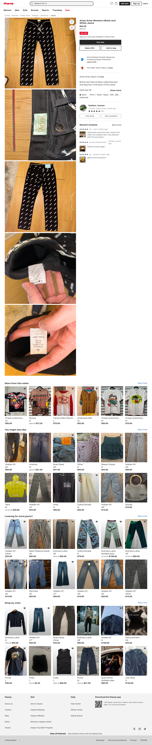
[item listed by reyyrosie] (136, 661)
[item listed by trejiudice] (16, 487)
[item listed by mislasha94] (16, 661)
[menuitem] (7, 10)
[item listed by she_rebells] (88, 447)
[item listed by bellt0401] (136, 447)
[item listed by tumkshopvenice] (64, 487)
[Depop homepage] (9, 3)
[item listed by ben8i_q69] (112, 487)
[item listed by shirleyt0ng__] (112, 534)
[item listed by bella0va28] (40, 574)
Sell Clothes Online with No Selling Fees (85, 734)
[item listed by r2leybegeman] (16, 534)
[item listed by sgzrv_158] (88, 574)
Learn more (91, 62)
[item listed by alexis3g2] (136, 574)
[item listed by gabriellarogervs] (136, 487)
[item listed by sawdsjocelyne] (40, 487)
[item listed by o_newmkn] (40, 661)
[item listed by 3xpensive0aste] (64, 661)
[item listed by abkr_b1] (16, 447)
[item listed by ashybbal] (136, 620)
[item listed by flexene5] (64, 534)
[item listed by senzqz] (16, 620)
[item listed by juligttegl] (112, 574)
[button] (104, 111)
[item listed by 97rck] (16, 574)
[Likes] (111, 3)
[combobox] (62, 3)
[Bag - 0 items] (116, 3)
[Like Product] (24, 388)
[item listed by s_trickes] (136, 534)
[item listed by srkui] (112, 661)
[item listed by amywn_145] (88, 534)
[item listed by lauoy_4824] (64, 574)
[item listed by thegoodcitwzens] (88, 620)
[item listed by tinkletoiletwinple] (40, 447)
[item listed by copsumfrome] (88, 661)
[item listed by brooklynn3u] (40, 534)
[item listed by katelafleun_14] (112, 447)
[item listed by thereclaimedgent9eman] (64, 447)
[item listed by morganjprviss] (88, 487)
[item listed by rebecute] (64, 620)
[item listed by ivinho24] (112, 620)
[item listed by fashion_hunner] (16, 401)
